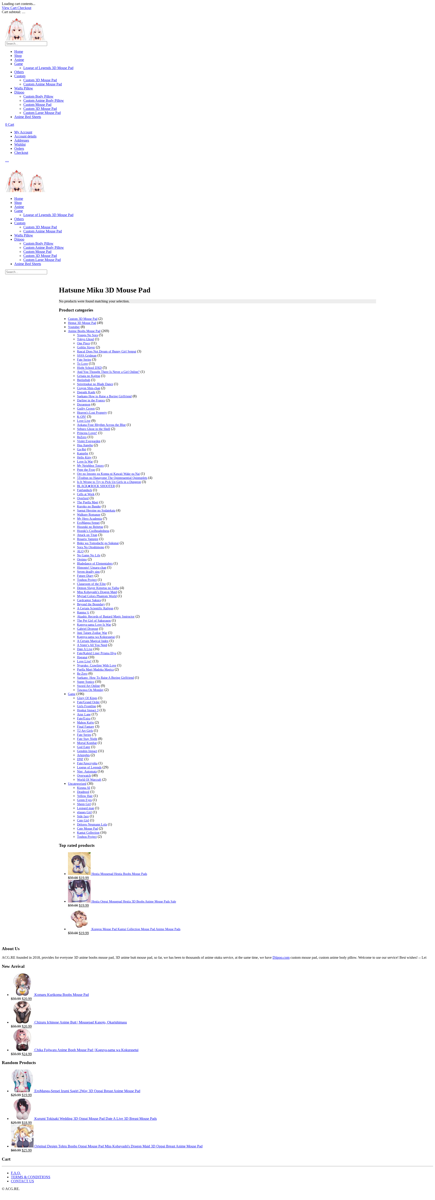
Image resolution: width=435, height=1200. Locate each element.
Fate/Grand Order (88, 702)
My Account (23, 132)
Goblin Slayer (86, 347)
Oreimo (82, 559)
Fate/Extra (83, 718)
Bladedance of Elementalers (95, 563)
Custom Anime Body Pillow (43, 100)
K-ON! (81, 416)
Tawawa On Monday (90, 690)
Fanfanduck (84, 490)
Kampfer (82, 453)
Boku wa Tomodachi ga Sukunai (98, 543)
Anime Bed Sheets (27, 117)
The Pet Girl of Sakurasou (94, 620)
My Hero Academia (89, 518)
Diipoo (19, 92)
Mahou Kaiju (85, 722)
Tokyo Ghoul (85, 339)
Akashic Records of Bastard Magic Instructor (106, 616)
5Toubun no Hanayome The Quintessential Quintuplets (112, 478)
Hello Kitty (84, 457)
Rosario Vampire (87, 539)
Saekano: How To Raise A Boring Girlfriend (105, 677)
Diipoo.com (281, 957)
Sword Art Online (88, 686)
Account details (25, 136)
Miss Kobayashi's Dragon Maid (97, 592)
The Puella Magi (87, 502)
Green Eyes (84, 800)
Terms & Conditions (30, 1177)
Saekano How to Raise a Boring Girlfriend (104, 396)
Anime (19, 60)
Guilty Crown (86, 408)
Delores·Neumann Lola (92, 824)
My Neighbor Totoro (90, 465)
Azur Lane (84, 714)
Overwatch (84, 775)
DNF (80, 759)
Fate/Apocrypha (87, 763)
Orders (19, 148)
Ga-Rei (81, 449)
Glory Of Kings (87, 698)
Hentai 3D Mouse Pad (82, 323)
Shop (18, 56)
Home (18, 51)
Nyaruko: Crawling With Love (96, 665)
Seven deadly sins (88, 571)
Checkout (24, 8)
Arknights (83, 755)
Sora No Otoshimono (90, 547)
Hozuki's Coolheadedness (93, 531)
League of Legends (89, 767)
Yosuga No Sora (87, 335)
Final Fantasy (85, 726)
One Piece (83, 343)
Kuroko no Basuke (89, 506)
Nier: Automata (87, 771)
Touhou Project (87, 580)
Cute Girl (83, 820)
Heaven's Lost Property (92, 412)
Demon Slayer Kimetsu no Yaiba (98, 588)
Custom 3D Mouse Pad (40, 80)
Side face (83, 816)
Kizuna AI (83, 788)
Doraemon (83, 404)
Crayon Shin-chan (88, 388)
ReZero (82, 437)
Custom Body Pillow (38, 96)
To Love (82, 363)
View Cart (9, 8)
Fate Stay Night (87, 739)
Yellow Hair (85, 796)
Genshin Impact (87, 751)
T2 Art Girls (85, 730)
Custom (19, 76)
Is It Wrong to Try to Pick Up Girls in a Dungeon (109, 482)
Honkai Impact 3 (88, 710)
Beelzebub (83, 380)
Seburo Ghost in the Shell (93, 429)
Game (18, 64)
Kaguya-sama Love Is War (94, 624)
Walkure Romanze (88, 514)
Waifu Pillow (23, 88)
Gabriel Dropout (87, 628)
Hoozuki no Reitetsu (90, 527)
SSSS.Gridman (87, 355)
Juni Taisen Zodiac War (92, 633)
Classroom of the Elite (91, 584)
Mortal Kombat (87, 743)
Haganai (82, 657)
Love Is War (85, 461)
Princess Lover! (87, 433)
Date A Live (84, 649)
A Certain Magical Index (93, 641)
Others (19, 72)
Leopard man (85, 808)
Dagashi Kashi (86, 392)
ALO (80, 551)
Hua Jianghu (85, 445)
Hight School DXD (89, 367)
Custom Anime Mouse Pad (42, 84)
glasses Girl (84, 812)
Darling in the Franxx (91, 400)
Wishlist (20, 144)
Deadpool (83, 792)
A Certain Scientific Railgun (95, 608)
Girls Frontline (86, 706)
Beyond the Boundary (91, 604)
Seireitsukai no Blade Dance (95, 384)
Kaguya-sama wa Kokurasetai (96, 637)
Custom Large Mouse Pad (42, 113)
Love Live (83, 421)
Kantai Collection (88, 832)
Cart (9, 124)
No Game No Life (88, 555)
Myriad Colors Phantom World (97, 596)
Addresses (21, 140)
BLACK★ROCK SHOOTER (96, 486)
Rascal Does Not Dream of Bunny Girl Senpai (106, 351)
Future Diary (85, 575)
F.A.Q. (16, 1173)
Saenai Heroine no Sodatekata (96, 510)
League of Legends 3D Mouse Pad (48, 68)
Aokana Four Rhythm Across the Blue (101, 425)
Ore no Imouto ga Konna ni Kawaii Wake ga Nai (108, 474)
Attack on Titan (87, 535)
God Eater (83, 747)
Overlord (83, 498)
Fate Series (84, 359)
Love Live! (84, 661)
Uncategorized (77, 783)
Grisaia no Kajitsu (88, 376)
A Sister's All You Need (92, 645)
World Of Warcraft (89, 779)
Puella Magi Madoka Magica (95, 669)
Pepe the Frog (86, 469)
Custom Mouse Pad (37, 104)
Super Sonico (85, 681)
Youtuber (74, 327)
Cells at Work (85, 494)
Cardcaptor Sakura (89, 600)
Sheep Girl (84, 804)
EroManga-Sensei (88, 522)
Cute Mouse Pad (87, 828)
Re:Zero (82, 673)
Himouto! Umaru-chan (91, 567)
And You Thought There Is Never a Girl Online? (108, 372)
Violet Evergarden (88, 441)
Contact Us (22, 1181)
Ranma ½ (83, 612)
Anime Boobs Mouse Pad (84, 331)
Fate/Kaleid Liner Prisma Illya (96, 653)
